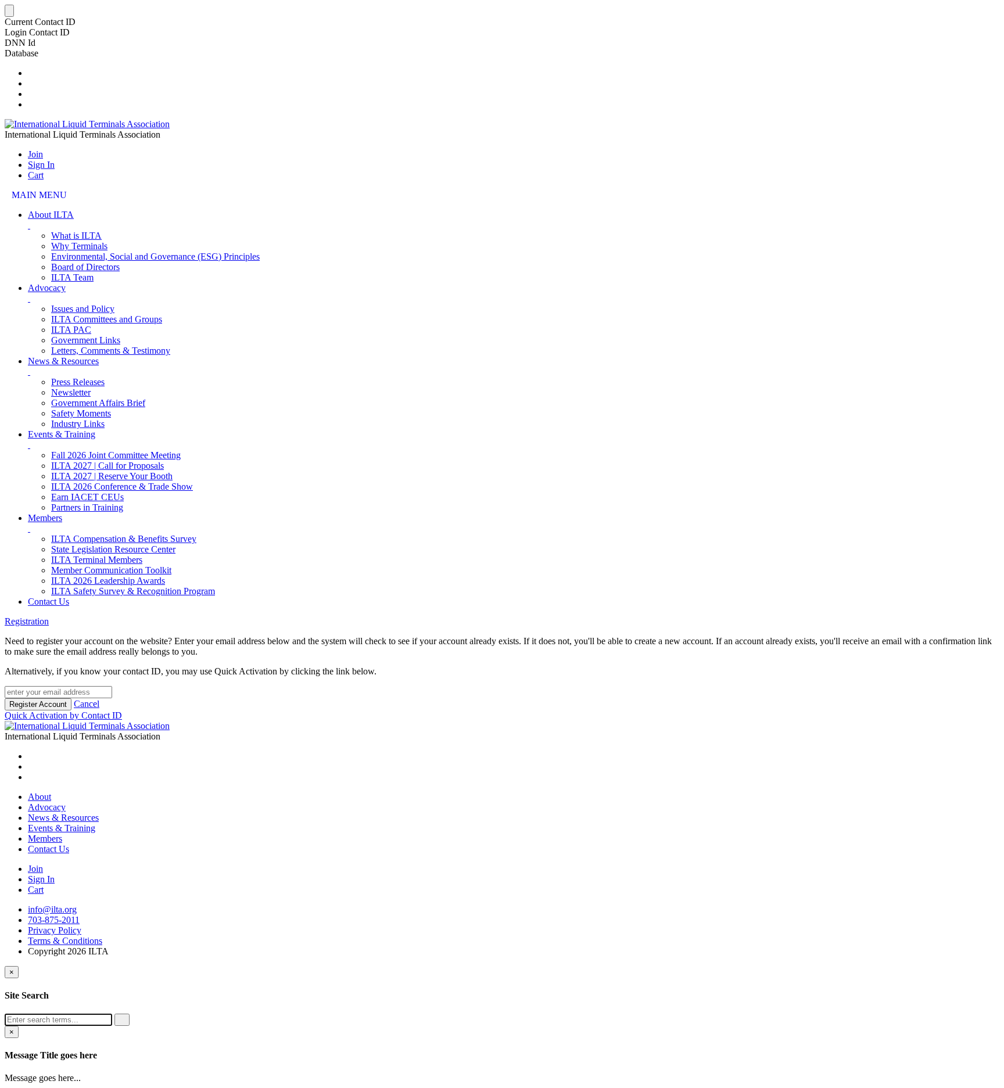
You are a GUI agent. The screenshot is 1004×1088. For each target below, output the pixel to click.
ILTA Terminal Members (96, 560)
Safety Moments (81, 413)
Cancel (86, 704)
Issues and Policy (82, 309)
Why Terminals (79, 246)
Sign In (41, 165)
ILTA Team (72, 277)
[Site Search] (31, 73)
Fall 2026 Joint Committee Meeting (116, 455)
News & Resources (63, 361)
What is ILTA (76, 235)
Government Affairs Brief (98, 403)
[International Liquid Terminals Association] (87, 124)
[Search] (122, 1020)
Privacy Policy (54, 930)
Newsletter (71, 392)
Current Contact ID (40, 22)
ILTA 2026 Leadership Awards (108, 581)
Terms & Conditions (65, 941)
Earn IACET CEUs (87, 497)
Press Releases (78, 382)
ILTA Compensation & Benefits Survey (123, 539)
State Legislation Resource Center (113, 549)
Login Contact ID (37, 32)
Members (45, 518)
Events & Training (61, 434)
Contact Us (48, 601)
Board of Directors (85, 267)
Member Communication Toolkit (111, 570)
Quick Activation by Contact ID (63, 715)
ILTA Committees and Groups (106, 319)
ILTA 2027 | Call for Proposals (107, 466)
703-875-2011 (54, 920)
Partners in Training (87, 507)
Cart (36, 175)
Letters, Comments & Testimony (110, 351)
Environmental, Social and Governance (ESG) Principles (155, 256)
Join (35, 154)
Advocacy (47, 288)
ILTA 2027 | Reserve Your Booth (112, 476)
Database (21, 53)
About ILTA (51, 215)
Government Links (85, 340)
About (39, 797)
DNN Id (20, 43)
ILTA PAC (71, 330)
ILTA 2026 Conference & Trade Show (122, 486)
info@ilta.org (52, 909)
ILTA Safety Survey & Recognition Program (133, 591)
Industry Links (78, 424)
